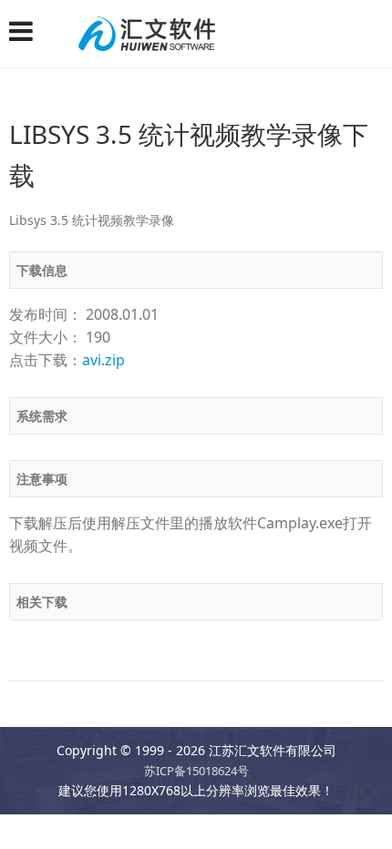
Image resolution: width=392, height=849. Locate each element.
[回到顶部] (368, 825)
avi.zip (103, 360)
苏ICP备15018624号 (196, 770)
